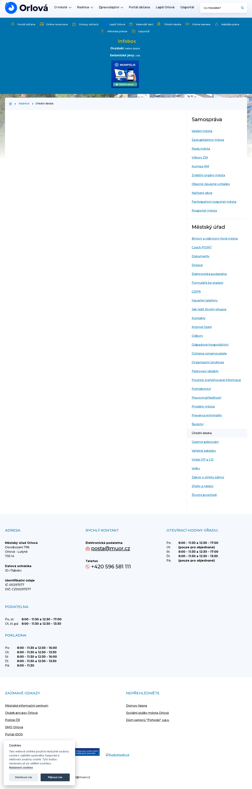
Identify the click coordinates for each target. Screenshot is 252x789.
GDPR (196, 291)
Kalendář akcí (144, 24)
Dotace (197, 265)
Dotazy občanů (89, 24)
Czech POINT (202, 247)
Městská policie (117, 31)
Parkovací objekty (205, 371)
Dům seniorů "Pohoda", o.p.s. (147, 720)
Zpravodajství (109, 7)
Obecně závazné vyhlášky (211, 184)
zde (137, 55)
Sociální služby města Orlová (147, 713)
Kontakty (199, 318)
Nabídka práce (230, 24)
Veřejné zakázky (204, 451)
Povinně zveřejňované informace (216, 380)
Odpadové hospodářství (210, 344)
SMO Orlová (14, 727)
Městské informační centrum (26, 705)
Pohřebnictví (201, 389)
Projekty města (203, 406)
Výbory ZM (200, 157)
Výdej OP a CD (202, 459)
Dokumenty (200, 256)
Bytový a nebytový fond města (215, 238)
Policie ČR (12, 720)
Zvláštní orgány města (208, 175)
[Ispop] (83, 752)
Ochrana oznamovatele (209, 353)
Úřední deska (172, 24)
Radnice (83, 7)
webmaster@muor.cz (75, 777)
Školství (197, 424)
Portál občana (139, 7)
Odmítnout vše (23, 777)
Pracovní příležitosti (206, 397)
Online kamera (201, 24)
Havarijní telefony (205, 300)
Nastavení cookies (21, 767)
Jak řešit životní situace (209, 309)
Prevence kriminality (207, 415)
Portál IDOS (14, 734)
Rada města (201, 148)
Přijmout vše (55, 777)
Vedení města (202, 131)
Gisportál (187, 7)
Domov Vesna (136, 705)
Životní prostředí (204, 495)
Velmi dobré (132, 48)
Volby (196, 468)
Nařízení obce (202, 193)
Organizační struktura (208, 362)
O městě (60, 7)
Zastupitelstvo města (208, 140)
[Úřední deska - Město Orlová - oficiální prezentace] (26, 8)
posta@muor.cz (110, 548)
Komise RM (200, 166)
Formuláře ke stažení (207, 283)
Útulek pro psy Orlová (21, 713)
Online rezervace (57, 24)
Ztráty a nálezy (202, 486)
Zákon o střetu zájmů (208, 477)
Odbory (197, 336)
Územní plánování (205, 442)
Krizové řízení (202, 327)
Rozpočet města (204, 210)
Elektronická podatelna (209, 274)
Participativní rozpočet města (214, 202)
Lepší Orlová (165, 7)
